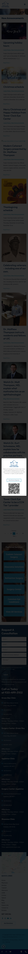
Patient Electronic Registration (14, 480)
